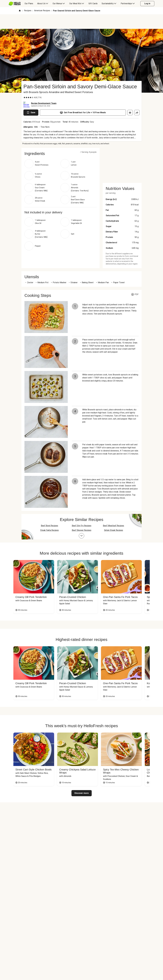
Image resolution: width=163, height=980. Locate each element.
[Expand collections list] (81, 535)
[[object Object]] (130, 112)
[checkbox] (24, 97)
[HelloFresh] (15, 3)
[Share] (137, 112)
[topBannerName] (81, 21)
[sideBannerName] (122, 164)
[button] (60, 153)
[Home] (19, 11)
